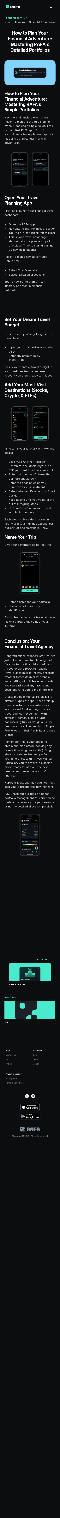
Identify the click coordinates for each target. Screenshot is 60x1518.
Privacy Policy (12, 1078)
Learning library (14, 18)
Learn (35, 1059)
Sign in (36, 1064)
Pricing (9, 1064)
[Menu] (51, 7)
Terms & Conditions (15, 1083)
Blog (35, 1055)
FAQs (8, 1059)
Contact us (11, 1055)
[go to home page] (13, 6)
